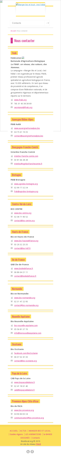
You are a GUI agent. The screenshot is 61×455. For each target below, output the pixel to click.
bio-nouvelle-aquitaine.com (26, 325)
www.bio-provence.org (24, 410)
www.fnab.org (20, 100)
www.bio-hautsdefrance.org (26, 241)
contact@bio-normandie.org (26, 305)
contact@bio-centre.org (24, 220)
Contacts (36, 438)
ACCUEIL (14, 431)
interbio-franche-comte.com (26, 156)
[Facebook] (32, 452)
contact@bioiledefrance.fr (25, 276)
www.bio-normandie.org (24, 298)
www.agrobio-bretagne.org (26, 184)
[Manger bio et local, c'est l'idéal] (30, 5)
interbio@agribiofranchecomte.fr (28, 164)
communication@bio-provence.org (29, 418)
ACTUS (23, 431)
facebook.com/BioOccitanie (26, 353)
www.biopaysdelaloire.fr (24, 382)
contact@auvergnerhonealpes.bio (28, 136)
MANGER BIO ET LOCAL (40, 431)
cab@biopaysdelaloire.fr (24, 390)
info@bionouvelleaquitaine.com (27, 333)
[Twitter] (28, 452)
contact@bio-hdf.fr (22, 248)
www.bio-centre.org (22, 213)
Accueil (13, 31)
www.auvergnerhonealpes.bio (27, 128)
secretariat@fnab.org (23, 107)
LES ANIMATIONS (33, 434)
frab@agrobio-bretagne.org (26, 191)
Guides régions (16, 434)
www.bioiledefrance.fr (23, 268)
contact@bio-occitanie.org (25, 361)
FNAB (38, 444)
